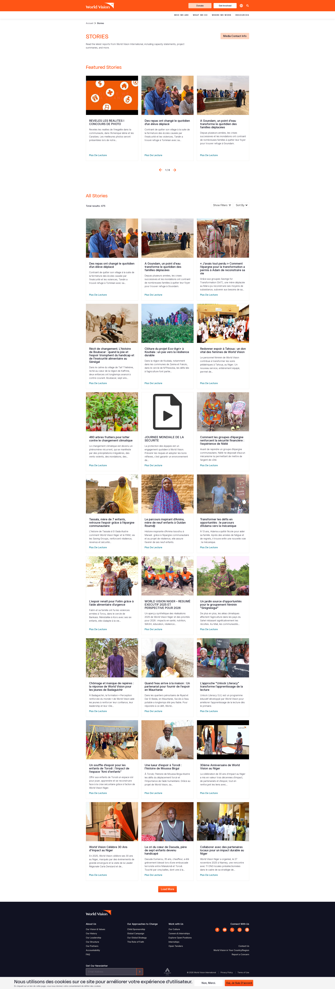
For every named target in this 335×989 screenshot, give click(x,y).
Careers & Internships (179, 933)
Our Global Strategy (137, 937)
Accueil (89, 23)
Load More (167, 889)
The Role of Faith (135, 942)
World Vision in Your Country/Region (231, 950)
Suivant (174, 170)
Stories (100, 23)
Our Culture (174, 929)
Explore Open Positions (180, 937)
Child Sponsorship (136, 929)
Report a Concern (240, 954)
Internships (174, 942)
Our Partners (92, 946)
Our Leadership (93, 937)
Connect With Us (239, 924)
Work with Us (176, 924)
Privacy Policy (227, 972)
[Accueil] (96, 6)
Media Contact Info (235, 36)
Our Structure (92, 942)
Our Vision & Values (95, 929)
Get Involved (225, 5)
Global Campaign (135, 933)
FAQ (88, 954)
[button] (247, 6)
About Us (91, 924)
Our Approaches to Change (142, 924)
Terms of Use (243, 972)
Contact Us (243, 946)
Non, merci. (209, 983)
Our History (91, 933)
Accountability (93, 950)
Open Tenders (176, 946)
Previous (160, 170)
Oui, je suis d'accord (239, 983)
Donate (200, 5)
